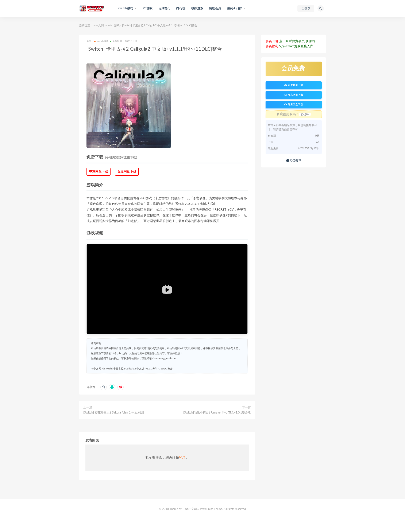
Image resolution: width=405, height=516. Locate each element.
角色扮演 (117, 41)
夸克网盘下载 (98, 171)
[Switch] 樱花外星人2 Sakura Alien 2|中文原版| (113, 412)
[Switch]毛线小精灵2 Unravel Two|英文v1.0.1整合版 (217, 412)
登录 (182, 457)
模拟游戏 (197, 8)
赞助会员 (215, 8)
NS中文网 (191, 509)
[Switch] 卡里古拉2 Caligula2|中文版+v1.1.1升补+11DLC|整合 (138, 368)
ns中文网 (98, 25)
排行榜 (180, 8)
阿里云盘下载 (295, 104)
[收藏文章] (103, 387)
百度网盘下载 (126, 171)
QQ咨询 (295, 160)
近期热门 (165, 8)
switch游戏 (113, 25)
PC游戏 (148, 8)
